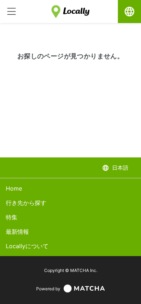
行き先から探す (26, 202)
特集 (11, 217)
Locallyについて (27, 246)
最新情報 (17, 231)
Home (14, 188)
